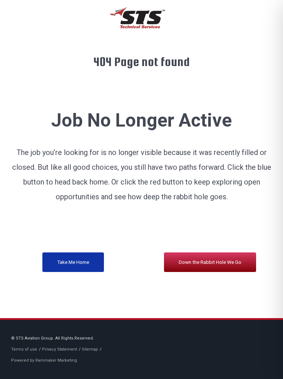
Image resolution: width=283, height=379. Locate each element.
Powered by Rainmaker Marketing (44, 360)
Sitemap (90, 349)
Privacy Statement (59, 349)
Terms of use (24, 349)
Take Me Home (73, 262)
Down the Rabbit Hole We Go (210, 262)
